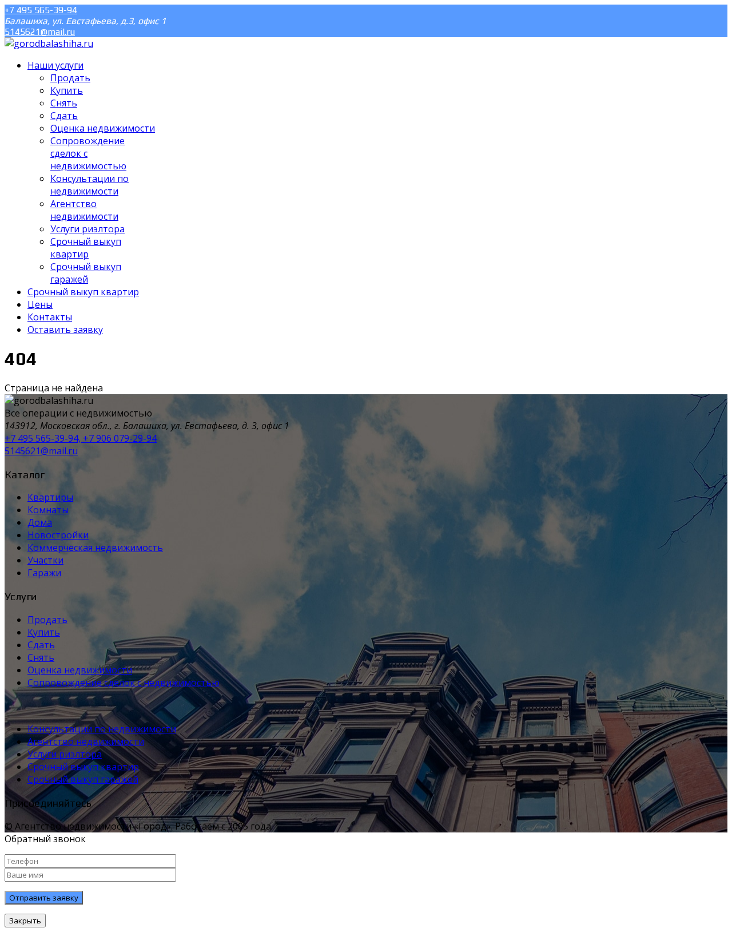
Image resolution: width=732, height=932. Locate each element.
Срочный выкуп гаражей (82, 779)
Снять (40, 657)
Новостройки (58, 535)
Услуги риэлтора (64, 754)
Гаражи (44, 572)
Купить (43, 632)
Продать (47, 619)
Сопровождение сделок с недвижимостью (123, 682)
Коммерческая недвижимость (95, 547)
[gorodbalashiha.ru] (49, 43)
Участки (45, 560)
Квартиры (50, 497)
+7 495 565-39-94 (41, 10)
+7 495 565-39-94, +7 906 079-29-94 (81, 438)
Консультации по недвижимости (101, 729)
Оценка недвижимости (79, 670)
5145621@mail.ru (40, 31)
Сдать (41, 644)
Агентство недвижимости (85, 741)
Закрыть (25, 920)
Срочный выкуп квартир (83, 766)
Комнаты (48, 509)
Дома (39, 522)
